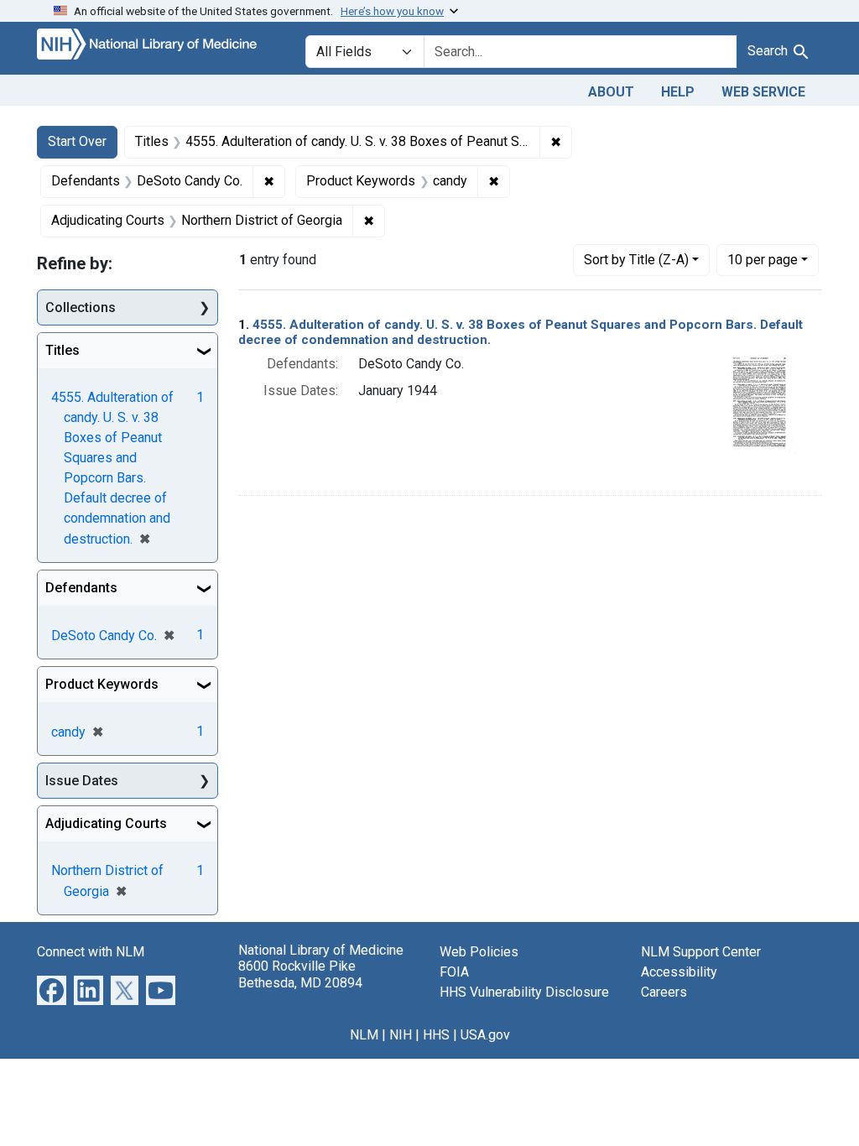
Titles (62, 350)
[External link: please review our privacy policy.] (51, 990)
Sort (636, 260)
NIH (400, 1035)
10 (762, 259)
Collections (80, 307)
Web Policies (479, 952)
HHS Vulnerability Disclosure (524, 992)
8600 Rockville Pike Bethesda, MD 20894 (300, 974)
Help (678, 92)
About (611, 92)
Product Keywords (102, 684)
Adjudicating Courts (106, 823)
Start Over (77, 141)
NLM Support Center (701, 952)
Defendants (81, 588)
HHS (436, 1035)
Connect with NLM (90, 952)
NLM (364, 1035)
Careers (664, 992)
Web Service (763, 92)
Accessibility (679, 972)
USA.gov (485, 1035)
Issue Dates (81, 781)
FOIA (454, 972)
